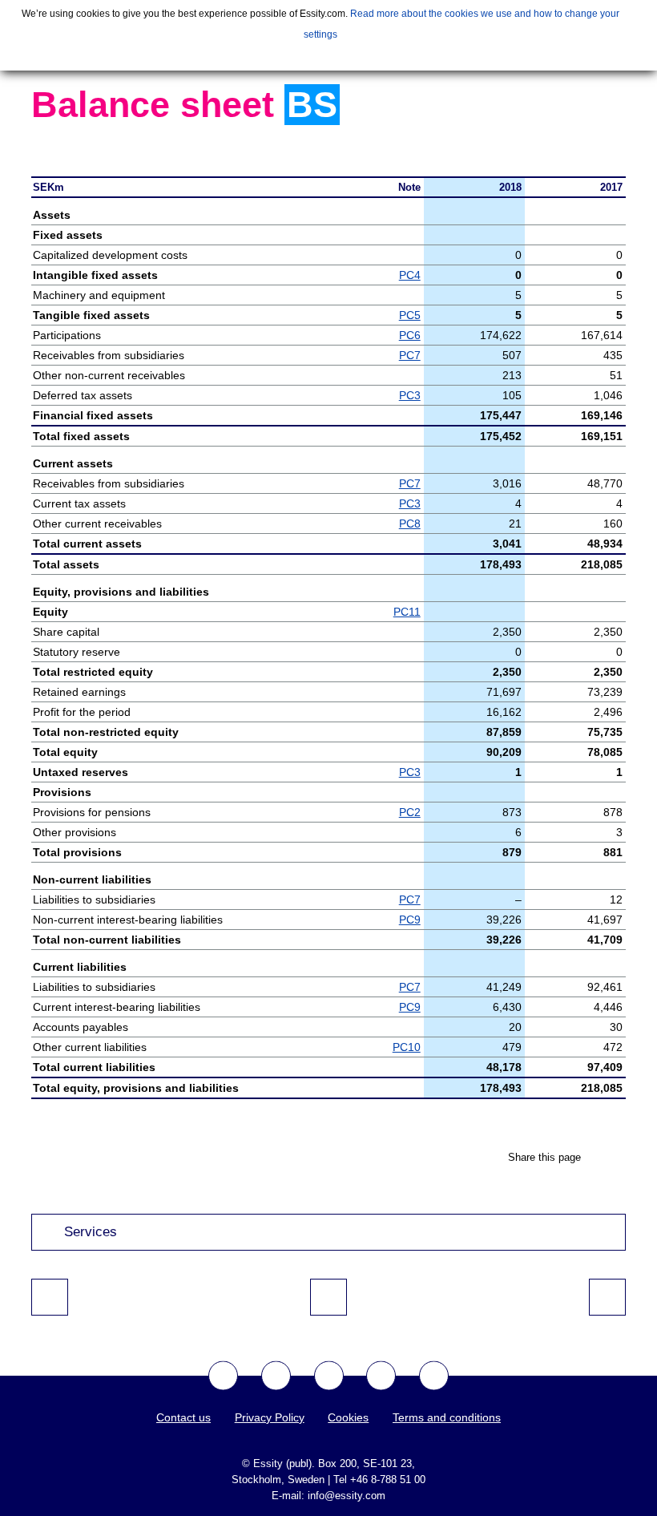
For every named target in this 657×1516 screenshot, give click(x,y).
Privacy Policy (269, 1417)
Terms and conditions (447, 1417)
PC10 (407, 1047)
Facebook (223, 1376)
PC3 (410, 395)
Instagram (381, 1376)
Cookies (348, 1417)
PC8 (410, 523)
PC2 (410, 812)
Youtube (329, 1376)
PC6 (410, 335)
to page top (328, 1297)
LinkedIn (434, 1376)
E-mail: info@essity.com (328, 1496)
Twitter (276, 1376)
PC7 (410, 355)
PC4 (410, 275)
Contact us (183, 1417)
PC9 (410, 919)
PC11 (407, 611)
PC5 (410, 315)
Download (618, 148)
